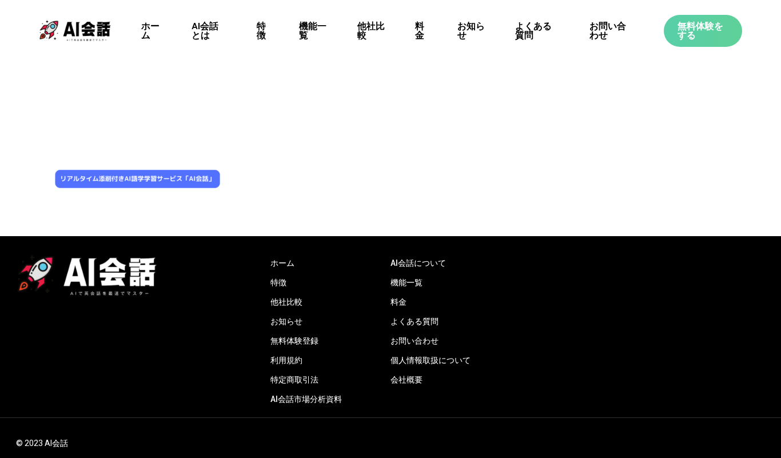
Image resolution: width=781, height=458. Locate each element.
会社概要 (406, 379)
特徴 (278, 282)
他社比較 (286, 301)
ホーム (282, 263)
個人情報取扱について (430, 360)
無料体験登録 (294, 340)
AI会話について (418, 263)
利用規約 (286, 360)
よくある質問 (414, 321)
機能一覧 (406, 282)
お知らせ (286, 321)
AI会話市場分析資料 (306, 399)
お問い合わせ (414, 340)
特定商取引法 (294, 379)
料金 (398, 301)
